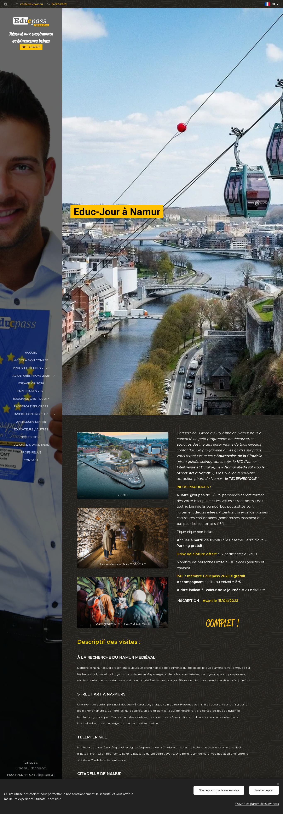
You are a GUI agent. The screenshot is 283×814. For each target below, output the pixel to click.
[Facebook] (5, 4)
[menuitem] (31, 352)
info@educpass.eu (31, 4)
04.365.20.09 (59, 4)
